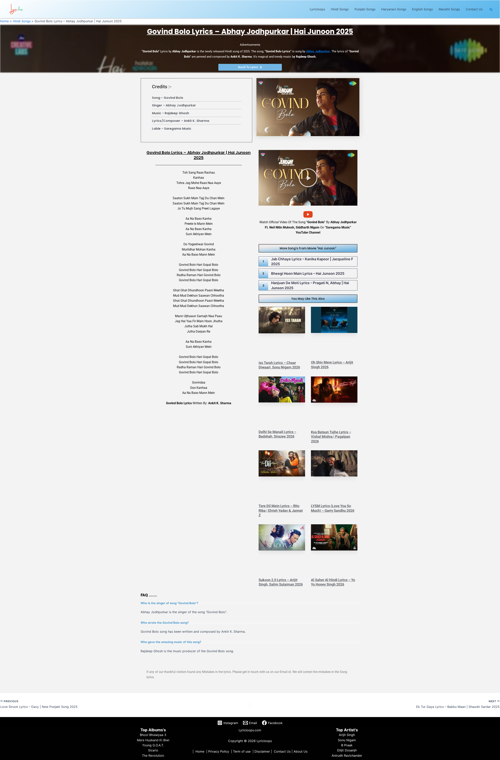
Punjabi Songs (364, 9)
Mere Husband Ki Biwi (153, 740)
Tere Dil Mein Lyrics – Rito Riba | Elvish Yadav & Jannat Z (281, 510)
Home (200, 751)
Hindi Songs (340, 9)
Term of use (242, 751)
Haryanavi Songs (393, 9)
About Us (300, 751)
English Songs (422, 9)
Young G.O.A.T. (153, 745)
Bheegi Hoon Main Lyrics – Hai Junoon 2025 (307, 273)
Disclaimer (262, 751)
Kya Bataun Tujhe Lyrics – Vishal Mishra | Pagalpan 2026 (331, 436)
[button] (491, 9)
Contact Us (474, 9)
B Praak (347, 745)
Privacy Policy (218, 751)
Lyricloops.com (250, 730)
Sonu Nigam (347, 740)
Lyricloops (317, 9)
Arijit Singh (347, 735)
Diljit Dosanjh (347, 750)
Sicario (153, 750)
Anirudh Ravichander (347, 755)
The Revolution (153, 755)
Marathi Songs (449, 9)
